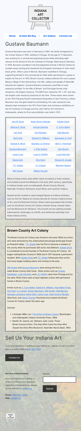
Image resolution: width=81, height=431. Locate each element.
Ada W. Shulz (18, 122)
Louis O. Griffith (40, 154)
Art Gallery (49, 36)
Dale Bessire (63, 132)
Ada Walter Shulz (63, 287)
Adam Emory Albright (40, 122)
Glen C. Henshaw (63, 143)
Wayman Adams (63, 165)
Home (12, 36)
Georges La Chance (40, 143)
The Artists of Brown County (45, 314)
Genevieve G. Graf (63, 138)
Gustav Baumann (36, 291)
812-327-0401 (34, 349)
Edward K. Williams (40, 138)
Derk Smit (17, 138)
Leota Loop (18, 154)
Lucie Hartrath (63, 154)
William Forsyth (41, 171)
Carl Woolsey (40, 132)
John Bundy (63, 149)
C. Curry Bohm (63, 127)
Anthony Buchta (40, 127)
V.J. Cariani (40, 165)
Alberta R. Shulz (17, 127)
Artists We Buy (27, 36)
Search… (47, 374)
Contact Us (65, 36)
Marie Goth (18, 160)
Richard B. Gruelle (63, 160)
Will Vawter (18, 171)
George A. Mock (17, 143)
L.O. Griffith (41, 274)
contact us (27, 388)
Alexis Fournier (29, 298)
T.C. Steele (18, 165)
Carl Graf (18, 132)
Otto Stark (40, 160)
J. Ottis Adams (40, 149)
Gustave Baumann (17, 149)
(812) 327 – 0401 (19, 395)
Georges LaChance (16, 294)
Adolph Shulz (63, 122)
